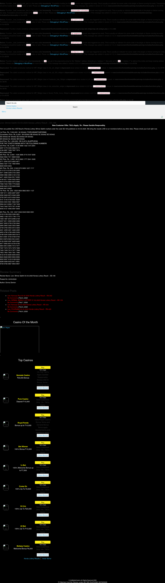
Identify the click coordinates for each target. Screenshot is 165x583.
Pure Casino (23, 399)
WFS (128, 565)
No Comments (13, 298)
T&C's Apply (42, 370)
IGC (108, 565)
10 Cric (23, 506)
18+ (32, 565)
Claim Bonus (43, 388)
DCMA (84, 574)
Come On (23, 486)
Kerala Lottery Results (14, 108)
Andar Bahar (46, 558)
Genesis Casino (23, 375)
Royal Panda (23, 422)
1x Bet (23, 465)
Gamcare (99, 565)
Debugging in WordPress (50, 6)
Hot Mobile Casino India (31, 109)
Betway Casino (23, 546)
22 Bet (23, 526)
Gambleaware (50, 565)
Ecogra (72, 565)
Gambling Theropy (88, 565)
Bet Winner (23, 446)
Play (42, 367)
